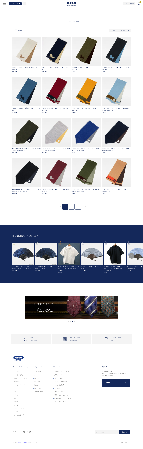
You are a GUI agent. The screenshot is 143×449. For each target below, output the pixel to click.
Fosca (36, 385)
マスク (16, 402)
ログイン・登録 (129, 3)
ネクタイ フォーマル (20, 378)
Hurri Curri (37, 388)
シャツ (16, 405)
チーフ (16, 395)
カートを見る (58, 378)
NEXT (84, 207)
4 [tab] (74, 321)
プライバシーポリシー (61, 402)
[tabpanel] (71, 307)
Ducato (36, 378)
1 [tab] (68, 321)
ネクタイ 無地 (18, 375)
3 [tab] (72, 321)
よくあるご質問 (59, 385)
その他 (16, 412)
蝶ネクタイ (17, 382)
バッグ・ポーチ (19, 408)
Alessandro (37, 371)
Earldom (37, 382)
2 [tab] (70, 321)
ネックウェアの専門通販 (24, 442)
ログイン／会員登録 (60, 382)
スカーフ (17, 388)
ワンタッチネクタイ (20, 385)
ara (35, 375)
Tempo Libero (38, 392)
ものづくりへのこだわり (61, 371)
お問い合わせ (58, 388)
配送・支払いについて (61, 395)
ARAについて (58, 375)
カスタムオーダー (19, 415)
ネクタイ (17, 371)
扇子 (15, 398)
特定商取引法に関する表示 (62, 398)
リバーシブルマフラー (74, 22)
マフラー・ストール (20, 392)
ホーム (64, 22)
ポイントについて (59, 392)
